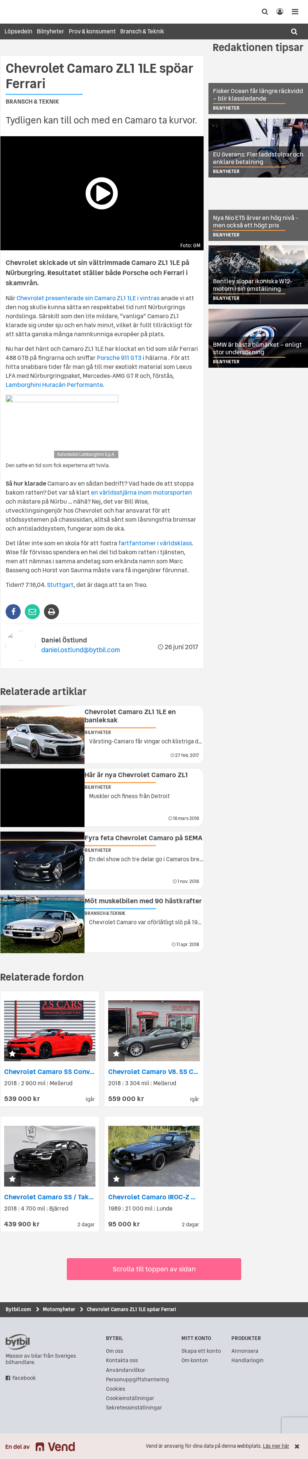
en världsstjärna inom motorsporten (141, 492)
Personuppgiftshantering (137, 1379)
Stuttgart (60, 584)
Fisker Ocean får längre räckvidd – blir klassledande (258, 94)
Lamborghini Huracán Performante (54, 384)
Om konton (194, 1360)
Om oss (114, 1351)
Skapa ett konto (201, 1351)
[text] (13, 12)
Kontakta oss (122, 1360)
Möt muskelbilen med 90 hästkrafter (143, 901)
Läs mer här (276, 1446)
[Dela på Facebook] (13, 611)
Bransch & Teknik (142, 31)
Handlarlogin (247, 1360)
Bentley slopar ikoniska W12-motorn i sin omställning (253, 285)
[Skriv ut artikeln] (51, 611)
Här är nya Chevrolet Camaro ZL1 (136, 775)
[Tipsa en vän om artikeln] (32, 611)
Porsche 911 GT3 (119, 357)
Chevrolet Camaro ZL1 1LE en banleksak (130, 716)
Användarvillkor (125, 1370)
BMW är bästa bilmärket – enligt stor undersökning (257, 348)
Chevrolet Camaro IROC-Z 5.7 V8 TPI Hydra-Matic (185, 1197)
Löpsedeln (18, 31)
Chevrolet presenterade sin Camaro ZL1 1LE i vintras (88, 297)
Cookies (115, 1389)
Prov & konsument (92, 31)
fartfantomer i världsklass (155, 543)
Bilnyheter (50, 31)
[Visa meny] (294, 11)
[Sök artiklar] (294, 31)
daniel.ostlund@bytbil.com (80, 649)
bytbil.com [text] (18, 1342)
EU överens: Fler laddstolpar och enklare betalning (258, 158)
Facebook (24, 1378)
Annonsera (244, 1351)
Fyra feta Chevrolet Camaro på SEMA (143, 838)
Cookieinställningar (130, 1398)
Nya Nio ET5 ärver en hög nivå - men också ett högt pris (256, 221)
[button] (12, 1054)
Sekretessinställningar (134, 1408)
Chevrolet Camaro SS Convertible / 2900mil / (76, 1071)
